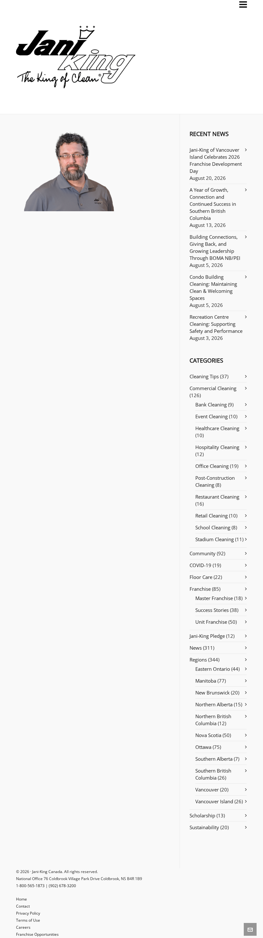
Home (21, 899)
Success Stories (212, 610)
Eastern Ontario (212, 669)
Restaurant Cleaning (217, 496)
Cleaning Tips (204, 376)
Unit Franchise (211, 622)
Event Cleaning (211, 416)
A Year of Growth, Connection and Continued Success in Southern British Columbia (213, 204)
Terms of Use (28, 920)
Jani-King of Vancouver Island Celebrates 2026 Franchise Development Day (216, 160)
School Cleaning (212, 527)
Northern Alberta (214, 704)
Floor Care (201, 577)
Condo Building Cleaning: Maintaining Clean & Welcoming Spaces (213, 287)
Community (203, 553)
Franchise (200, 589)
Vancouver (207, 789)
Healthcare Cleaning (217, 428)
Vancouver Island (214, 801)
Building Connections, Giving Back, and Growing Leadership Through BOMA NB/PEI (215, 247)
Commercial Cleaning (213, 388)
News (196, 648)
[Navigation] (243, 4)
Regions (198, 659)
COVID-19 (200, 565)
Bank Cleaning (211, 404)
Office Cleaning (212, 466)
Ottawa (203, 747)
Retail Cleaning (211, 515)
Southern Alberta (214, 759)
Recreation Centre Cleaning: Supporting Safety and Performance (216, 324)
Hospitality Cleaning (217, 447)
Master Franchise (214, 598)
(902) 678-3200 (62, 885)
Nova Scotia (208, 735)
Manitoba (205, 680)
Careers (23, 927)
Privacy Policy (28, 913)
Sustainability (204, 827)
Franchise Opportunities (37, 934)
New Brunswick (212, 692)
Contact (23, 906)
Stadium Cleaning (214, 539)
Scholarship (202, 815)
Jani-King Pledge (207, 636)
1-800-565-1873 (30, 885)
